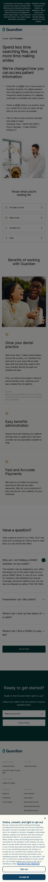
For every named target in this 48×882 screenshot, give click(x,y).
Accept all (24, 877)
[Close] (45, 818)
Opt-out (24, 869)
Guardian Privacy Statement (28, 864)
